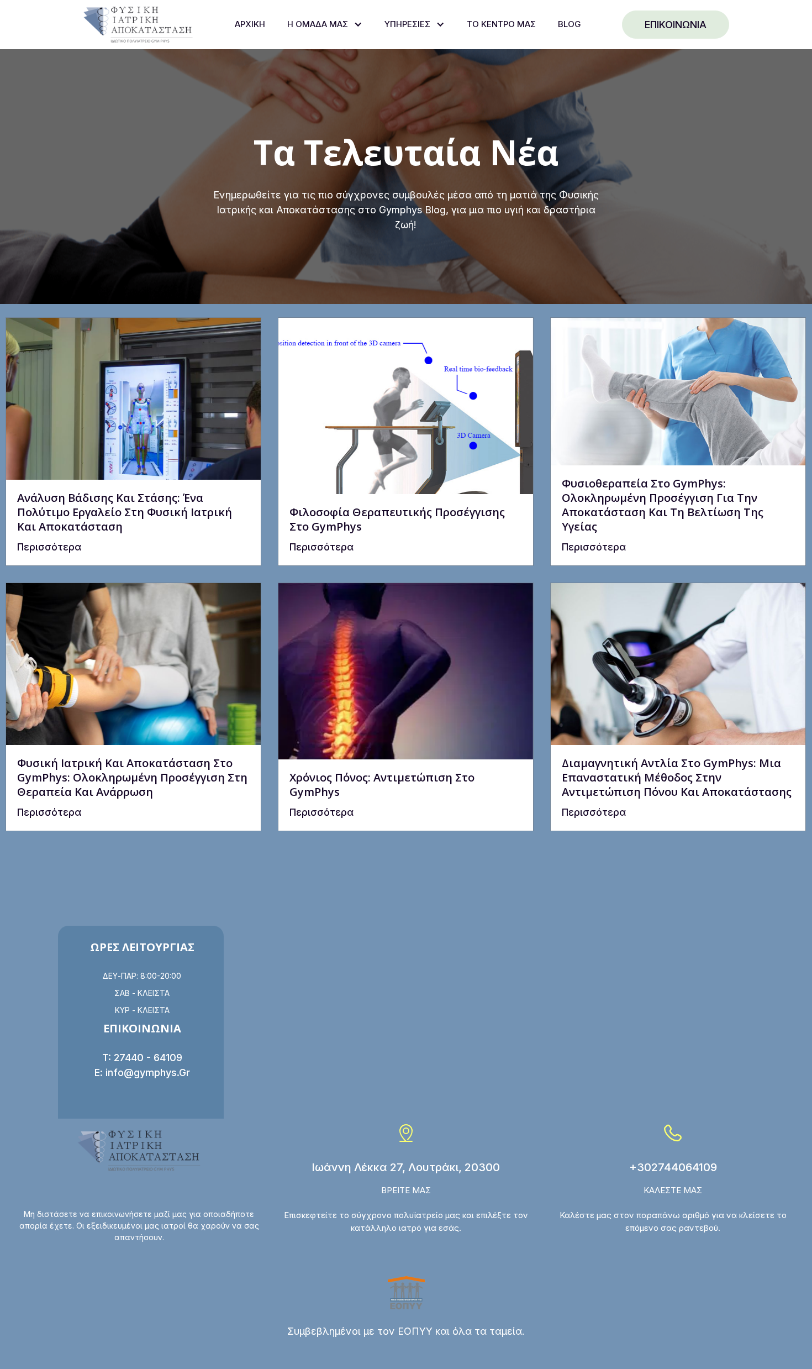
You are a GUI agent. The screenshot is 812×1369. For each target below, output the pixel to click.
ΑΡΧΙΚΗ (250, 24)
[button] (324, 25)
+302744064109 (673, 1167)
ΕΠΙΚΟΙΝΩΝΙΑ (675, 24)
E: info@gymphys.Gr (142, 1072)
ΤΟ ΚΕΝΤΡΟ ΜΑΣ (501, 24)
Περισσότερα (49, 547)
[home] (138, 24)
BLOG (569, 24)
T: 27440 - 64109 (142, 1057)
